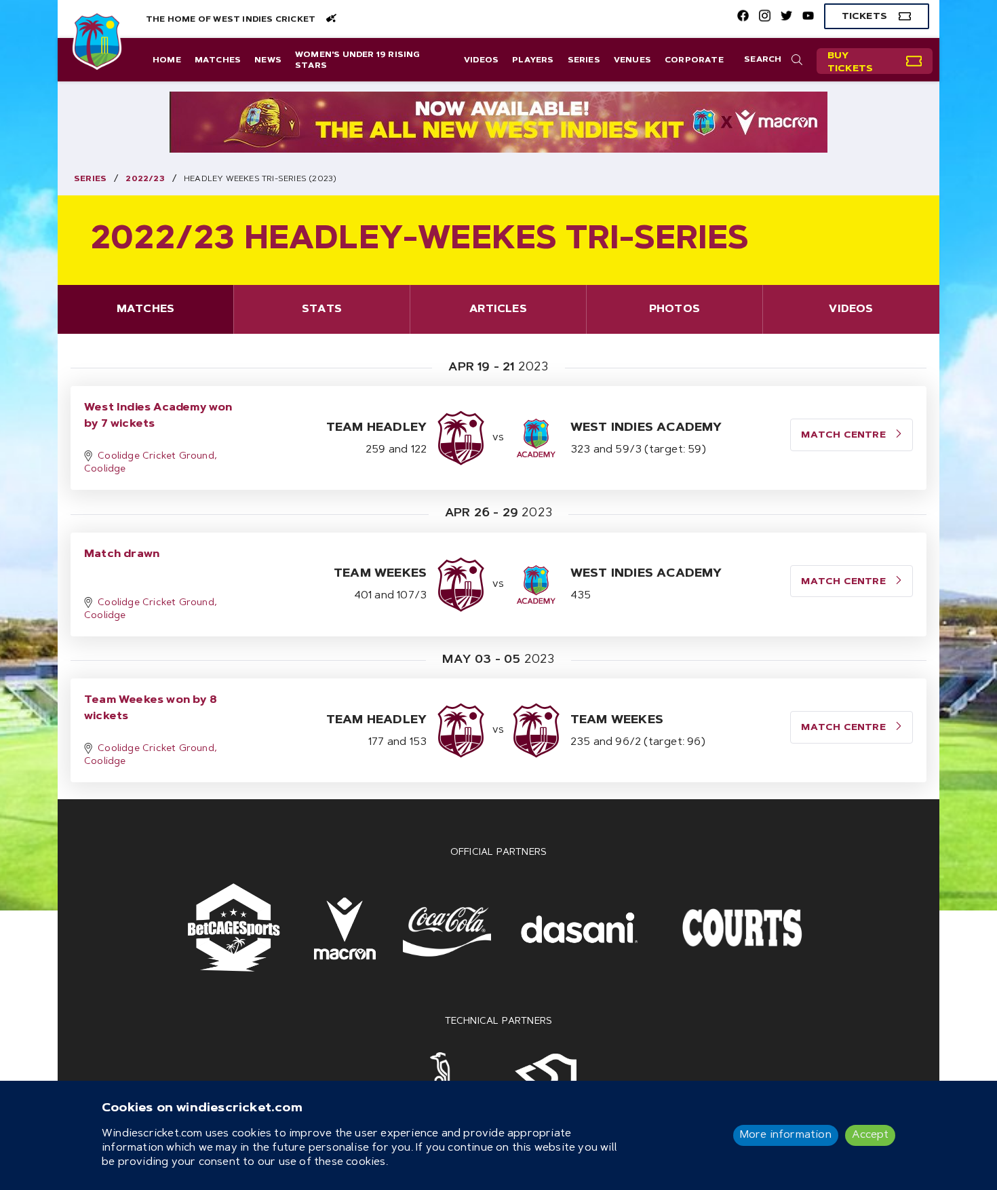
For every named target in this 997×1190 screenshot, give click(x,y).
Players (532, 60)
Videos (481, 60)
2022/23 (144, 179)
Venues (632, 60)
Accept (870, 1135)
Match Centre (844, 435)
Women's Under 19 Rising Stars (358, 60)
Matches (218, 60)
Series (584, 60)
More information (786, 1135)
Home (167, 60)
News (267, 60)
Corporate (694, 60)
